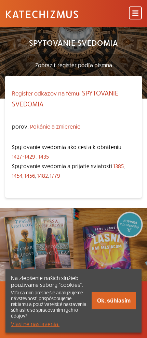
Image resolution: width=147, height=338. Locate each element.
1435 (44, 156)
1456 (30, 175)
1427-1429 (23, 156)
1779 (55, 175)
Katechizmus (42, 13)
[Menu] (135, 13)
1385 (118, 165)
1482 (42, 175)
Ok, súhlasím (114, 301)
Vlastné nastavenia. (35, 323)
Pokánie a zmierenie (55, 126)
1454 (17, 175)
